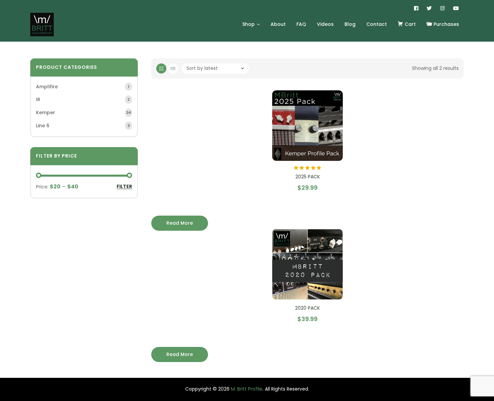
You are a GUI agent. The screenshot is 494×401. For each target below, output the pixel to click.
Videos (325, 24)
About (278, 24)
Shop (248, 24)
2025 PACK (307, 176)
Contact (376, 24)
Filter (124, 186)
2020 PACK (307, 308)
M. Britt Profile (246, 389)
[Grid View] (161, 68)
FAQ (301, 24)
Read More (179, 354)
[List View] (173, 68)
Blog (350, 24)
